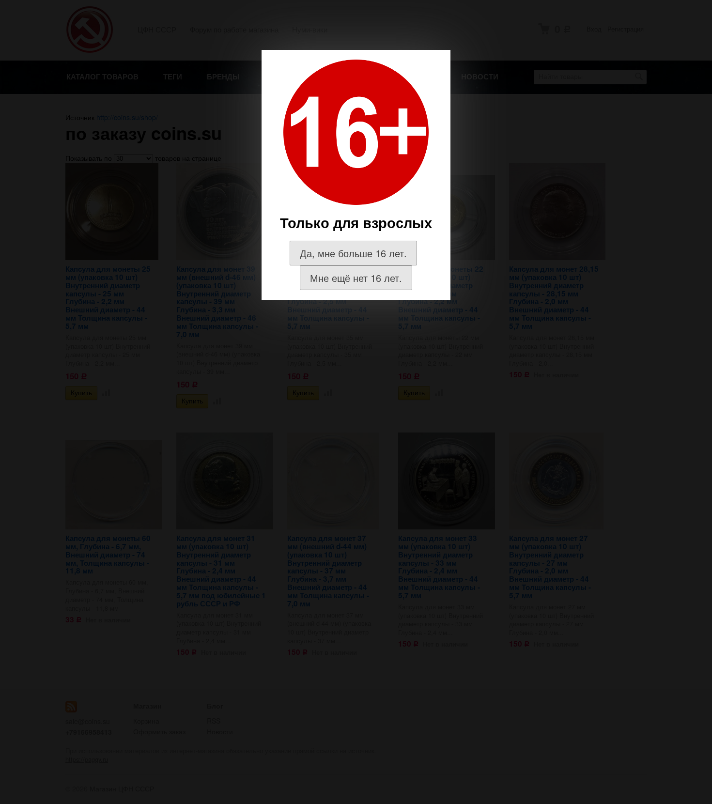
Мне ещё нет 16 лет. (356, 278)
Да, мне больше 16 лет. (353, 253)
